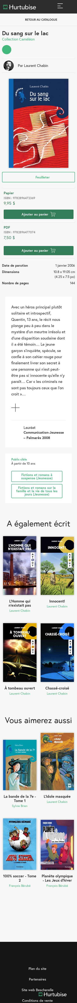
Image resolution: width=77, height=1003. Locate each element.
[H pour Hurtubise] (42, 957)
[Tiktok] (51, 957)
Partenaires (37, 979)
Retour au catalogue (41, 19)
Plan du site (37, 968)
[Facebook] (26, 957)
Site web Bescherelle (37, 989)
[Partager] (6, 49)
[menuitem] (6, 49)
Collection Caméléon (18, 39)
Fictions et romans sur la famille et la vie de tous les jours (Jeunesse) (36, 490)
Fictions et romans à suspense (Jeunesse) (37, 476)
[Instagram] (34, 957)
